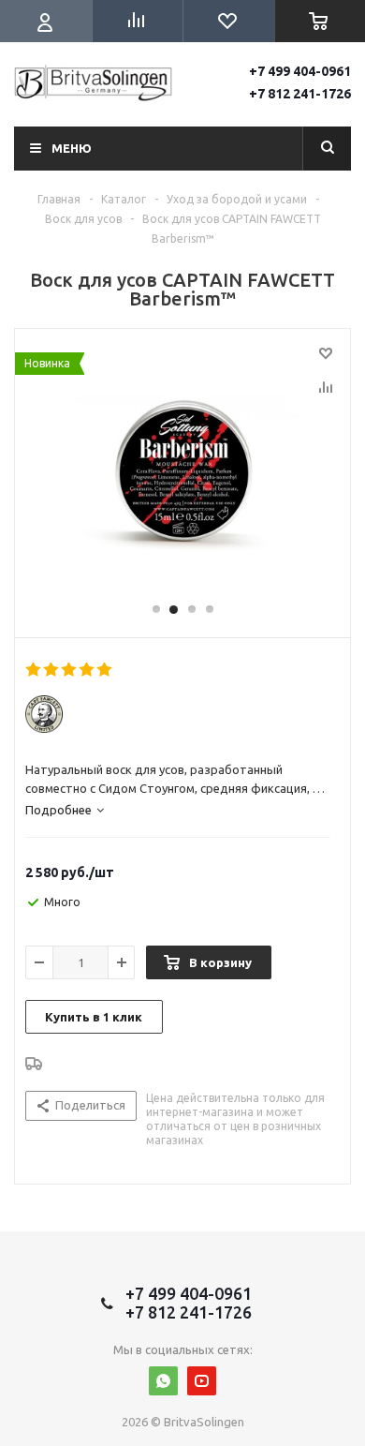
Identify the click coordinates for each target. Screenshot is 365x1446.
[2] (52, 670)
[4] (87, 670)
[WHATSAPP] (163, 1380)
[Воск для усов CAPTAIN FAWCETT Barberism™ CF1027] (182, 474)
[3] (70, 670)
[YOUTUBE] (201, 1380)
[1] (34, 670)
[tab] (64, 809)
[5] (105, 670)
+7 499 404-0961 (300, 71)
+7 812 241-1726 (300, 93)
